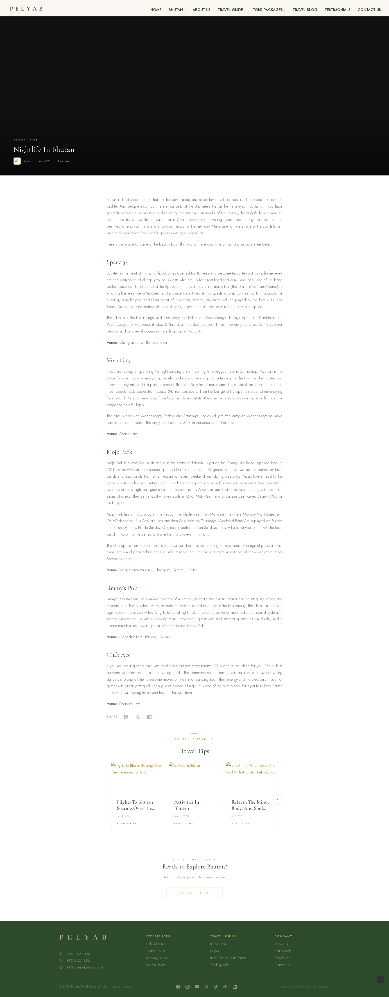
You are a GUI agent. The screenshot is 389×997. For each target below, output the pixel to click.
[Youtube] (197, 987)
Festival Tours (155, 951)
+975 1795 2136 (77, 953)
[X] (206, 987)
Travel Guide (230, 10)
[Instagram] (187, 987)
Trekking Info (219, 965)
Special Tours (155, 965)
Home (155, 10)
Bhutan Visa (218, 944)
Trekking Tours (156, 958)
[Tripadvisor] (225, 987)
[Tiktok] (216, 987)
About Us (201, 10)
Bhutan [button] (176, 10)
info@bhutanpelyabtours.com (84, 967)
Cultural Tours (156, 944)
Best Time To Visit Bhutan (228, 958)
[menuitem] (156, 10)
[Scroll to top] (380, 979)
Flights (214, 951)
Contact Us (369, 10)
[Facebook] (178, 987)
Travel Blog (305, 10)
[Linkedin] (235, 987)
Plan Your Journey (194, 893)
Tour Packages (268, 10)
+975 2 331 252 (77, 960)
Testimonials (338, 10)
